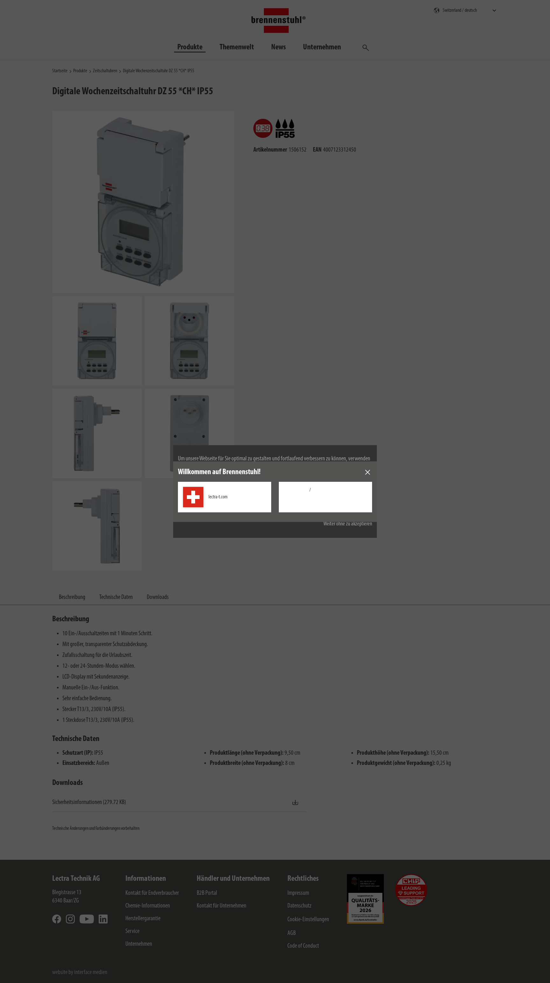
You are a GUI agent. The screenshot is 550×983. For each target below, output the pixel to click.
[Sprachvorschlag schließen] (367, 472)
